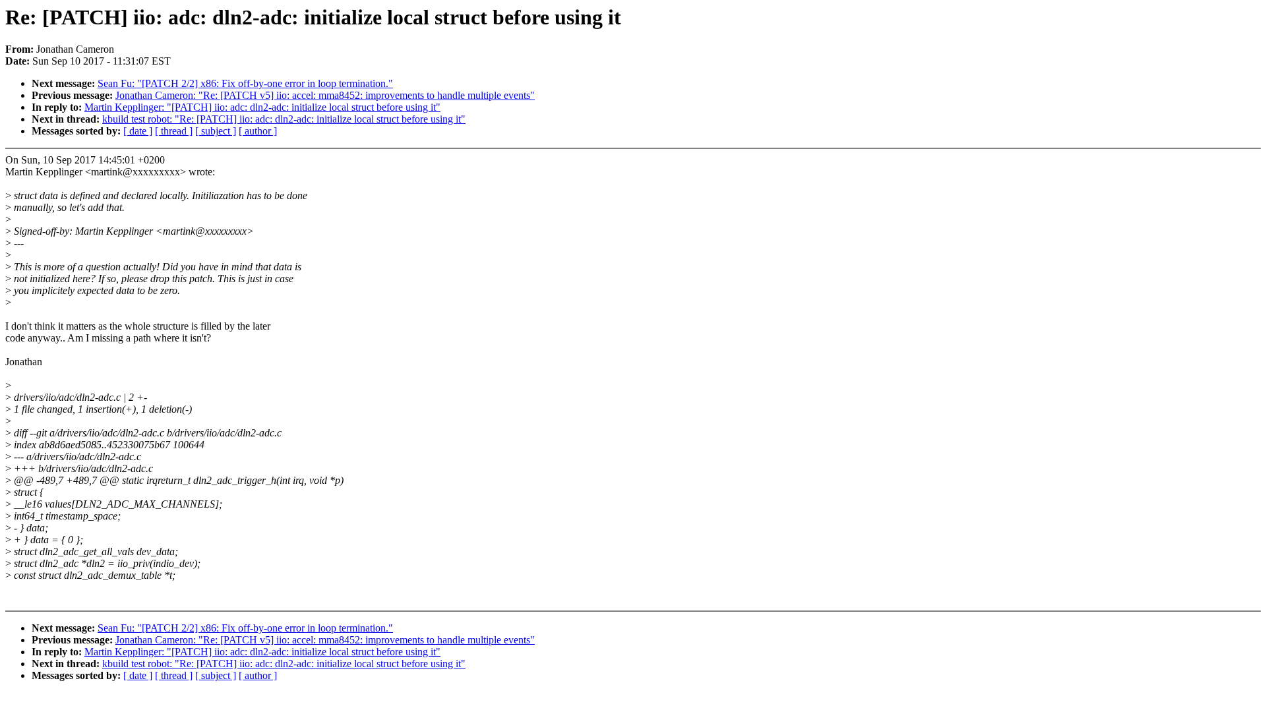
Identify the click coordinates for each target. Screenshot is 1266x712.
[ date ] (137, 130)
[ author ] (258, 130)
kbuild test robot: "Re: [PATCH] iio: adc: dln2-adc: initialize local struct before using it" (284, 119)
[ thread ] (174, 130)
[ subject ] (215, 130)
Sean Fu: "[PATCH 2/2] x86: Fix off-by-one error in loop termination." (245, 83)
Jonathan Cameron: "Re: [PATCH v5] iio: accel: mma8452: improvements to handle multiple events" (325, 95)
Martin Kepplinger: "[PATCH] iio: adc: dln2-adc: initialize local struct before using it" (262, 107)
